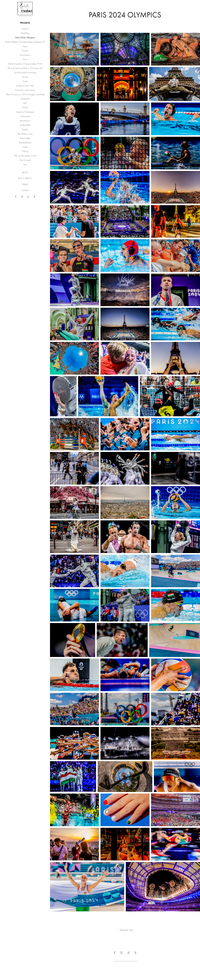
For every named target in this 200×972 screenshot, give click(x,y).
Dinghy (25, 129)
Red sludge (25, 138)
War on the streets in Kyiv (25, 155)
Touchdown (25, 55)
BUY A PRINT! (25, 178)
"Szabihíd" (25, 98)
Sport (25, 46)
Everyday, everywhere (25, 90)
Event (25, 59)
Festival (25, 28)
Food (25, 81)
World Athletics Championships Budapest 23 (25, 41)
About (25, 184)
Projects (25, 23)
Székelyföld (25, 125)
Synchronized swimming (25, 72)
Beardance (25, 120)
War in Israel (25, 160)
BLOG (25, 172)
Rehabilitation (25, 142)
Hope (25, 146)
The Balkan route (25, 133)
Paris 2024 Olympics (25, 37)
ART (25, 103)
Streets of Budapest (25, 111)
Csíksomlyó (25, 116)
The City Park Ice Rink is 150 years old (25, 68)
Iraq (25, 164)
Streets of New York (25, 85)
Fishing (25, 151)
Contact (25, 190)
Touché (25, 76)
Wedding (25, 33)
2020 (25, 107)
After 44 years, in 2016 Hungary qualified (25, 94)
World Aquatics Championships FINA (25, 63)
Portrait (25, 50)
